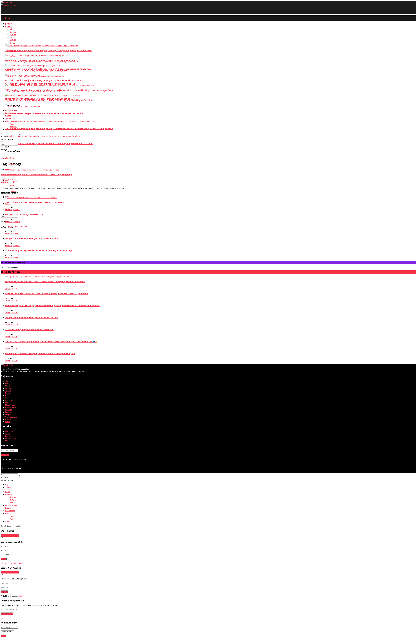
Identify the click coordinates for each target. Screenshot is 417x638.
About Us (9, 431)
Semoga (13, 158)
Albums (8, 381)
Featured (8, 393)
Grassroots (10, 118)
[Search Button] (19, 134)
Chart (7, 386)
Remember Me (9, 555)
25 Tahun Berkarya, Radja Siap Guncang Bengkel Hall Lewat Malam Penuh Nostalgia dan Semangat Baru (59, 128)
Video (12, 185)
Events (8, 116)
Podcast (13, 191)
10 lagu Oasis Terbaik (16, 226)
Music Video (10, 405)
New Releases (11, 110)
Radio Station (10, 113)
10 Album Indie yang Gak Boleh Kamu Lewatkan (29, 329)
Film (11, 37)
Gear (7, 129)
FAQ (6, 441)
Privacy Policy (10, 438)
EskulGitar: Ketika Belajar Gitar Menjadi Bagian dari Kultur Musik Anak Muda (44, 113)
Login (7, 484)
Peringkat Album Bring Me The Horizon (24, 214)
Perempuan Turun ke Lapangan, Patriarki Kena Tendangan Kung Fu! (40, 83)
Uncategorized (11, 417)
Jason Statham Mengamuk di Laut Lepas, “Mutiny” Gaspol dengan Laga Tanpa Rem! (48, 50)
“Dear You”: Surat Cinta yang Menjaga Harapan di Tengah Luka (37, 70)
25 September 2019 (9, 182)
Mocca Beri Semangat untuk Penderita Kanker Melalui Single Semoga (36, 174)
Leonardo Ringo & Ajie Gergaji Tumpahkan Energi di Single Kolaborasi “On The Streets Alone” (52, 305)
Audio (7, 383)
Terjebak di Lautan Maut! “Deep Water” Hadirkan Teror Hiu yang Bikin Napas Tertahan (49, 143)
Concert (13, 32)
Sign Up (8, 487)
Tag (7, 158)
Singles (8, 414)
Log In (21, 596)
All (11, 29)
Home (7, 18)
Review (13, 43)
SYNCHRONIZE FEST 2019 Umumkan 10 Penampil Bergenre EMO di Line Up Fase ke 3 (46, 293)
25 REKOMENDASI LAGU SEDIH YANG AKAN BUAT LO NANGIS (34, 202)
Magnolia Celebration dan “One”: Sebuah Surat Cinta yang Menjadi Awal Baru (45, 281)
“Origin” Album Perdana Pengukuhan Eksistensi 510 (31, 238)
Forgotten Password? (9, 563)
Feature (8, 121)
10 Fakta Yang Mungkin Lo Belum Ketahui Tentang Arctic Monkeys (38, 250)
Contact (8, 436)
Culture (13, 35)
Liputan (13, 40)
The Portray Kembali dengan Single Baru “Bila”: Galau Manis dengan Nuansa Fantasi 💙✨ (51, 341)
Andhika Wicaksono (11, 179)
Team (7, 433)
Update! (8, 26)
